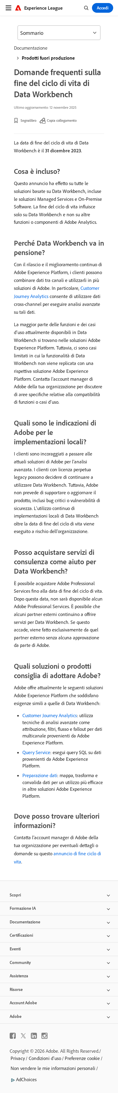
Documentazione (31, 48)
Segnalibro (28, 120)
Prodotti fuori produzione (48, 58)
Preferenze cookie (82, 1058)
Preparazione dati (39, 775)
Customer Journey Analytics (49, 715)
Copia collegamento (62, 120)
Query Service (36, 752)
